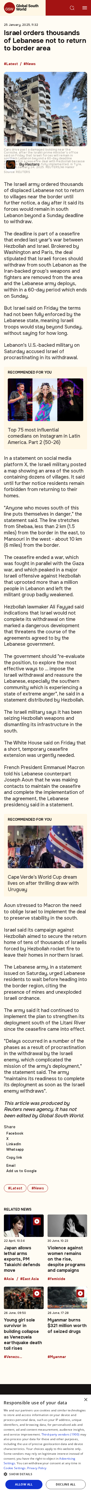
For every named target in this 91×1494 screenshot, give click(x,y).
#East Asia (29, 1279)
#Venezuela (13, 1357)
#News (30, 64)
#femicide (56, 1279)
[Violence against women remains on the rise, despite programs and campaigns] (67, 1247)
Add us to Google (21, 1171)
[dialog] (45, 1444)
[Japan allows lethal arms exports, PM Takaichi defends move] (24, 1247)
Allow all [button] (24, 1484)
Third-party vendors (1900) (60, 1434)
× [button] (85, 1400)
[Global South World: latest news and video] (23, 8)
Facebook (14, 1133)
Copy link (14, 1157)
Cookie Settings (15, 1468)
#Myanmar (57, 1357)
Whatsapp (15, 1149)
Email (11, 1165)
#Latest (11, 64)
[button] (45, 1474)
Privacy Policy (36, 1468)
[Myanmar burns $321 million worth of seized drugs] (67, 1323)
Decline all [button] (65, 1484)
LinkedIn (13, 1144)
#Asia (9, 1279)
